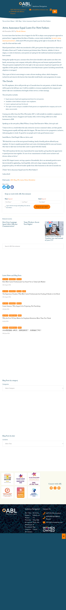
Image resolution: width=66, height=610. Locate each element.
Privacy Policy (16, 207)
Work (34, 522)
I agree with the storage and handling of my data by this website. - (18, 206)
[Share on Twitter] (4, 187)
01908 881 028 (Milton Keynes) (53, 517)
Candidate (12, 279)
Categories (5, 384)
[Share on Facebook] (8, 187)
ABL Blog (13, 180)
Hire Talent (28, 513)
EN (18, 180)
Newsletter (32, 180)
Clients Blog (13, 315)
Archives (5, 440)
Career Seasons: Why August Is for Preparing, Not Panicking (21, 306)
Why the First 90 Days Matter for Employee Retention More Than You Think (26, 318)
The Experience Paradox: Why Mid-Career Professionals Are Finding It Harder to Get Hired (31, 294)
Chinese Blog (13, 327)
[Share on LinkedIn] (12, 187)
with (37, 522)
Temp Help (36, 520)
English (19, 279)
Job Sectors (36, 513)
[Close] (64, 536)
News (26, 180)
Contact (35, 529)
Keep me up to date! (42, 207)
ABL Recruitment (25, 4)
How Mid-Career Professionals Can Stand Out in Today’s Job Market (23, 282)
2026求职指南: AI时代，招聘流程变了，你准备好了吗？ (21, 330)
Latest (22, 180)
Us (33, 525)
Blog (34, 527)
